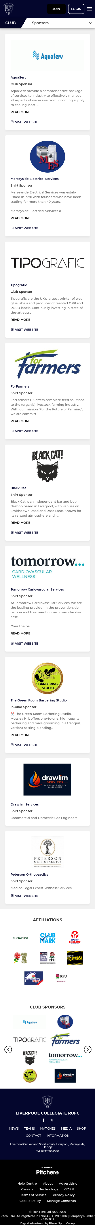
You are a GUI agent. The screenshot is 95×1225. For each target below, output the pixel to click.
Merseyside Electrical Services (35, 179)
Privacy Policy (64, 1195)
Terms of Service (33, 1195)
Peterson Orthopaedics (29, 874)
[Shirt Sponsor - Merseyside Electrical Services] (65, 1022)
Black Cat (18, 488)
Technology (49, 1189)
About (48, 1184)
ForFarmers (20, 386)
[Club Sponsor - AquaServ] (29, 1022)
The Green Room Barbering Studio (39, 700)
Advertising (68, 1184)
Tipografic (19, 285)
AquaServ (18, 77)
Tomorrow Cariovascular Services (37, 589)
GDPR (69, 1189)
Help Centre (27, 1184)
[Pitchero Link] (47, 1173)
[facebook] (43, 1121)
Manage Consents (61, 1201)
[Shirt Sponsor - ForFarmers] (65, 1040)
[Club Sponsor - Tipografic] (29, 1040)
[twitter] (52, 1121)
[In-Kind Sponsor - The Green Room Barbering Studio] (29, 1076)
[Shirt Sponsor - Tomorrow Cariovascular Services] (65, 1058)
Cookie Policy (30, 1201)
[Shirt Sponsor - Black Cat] (29, 1058)
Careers (27, 1189)
